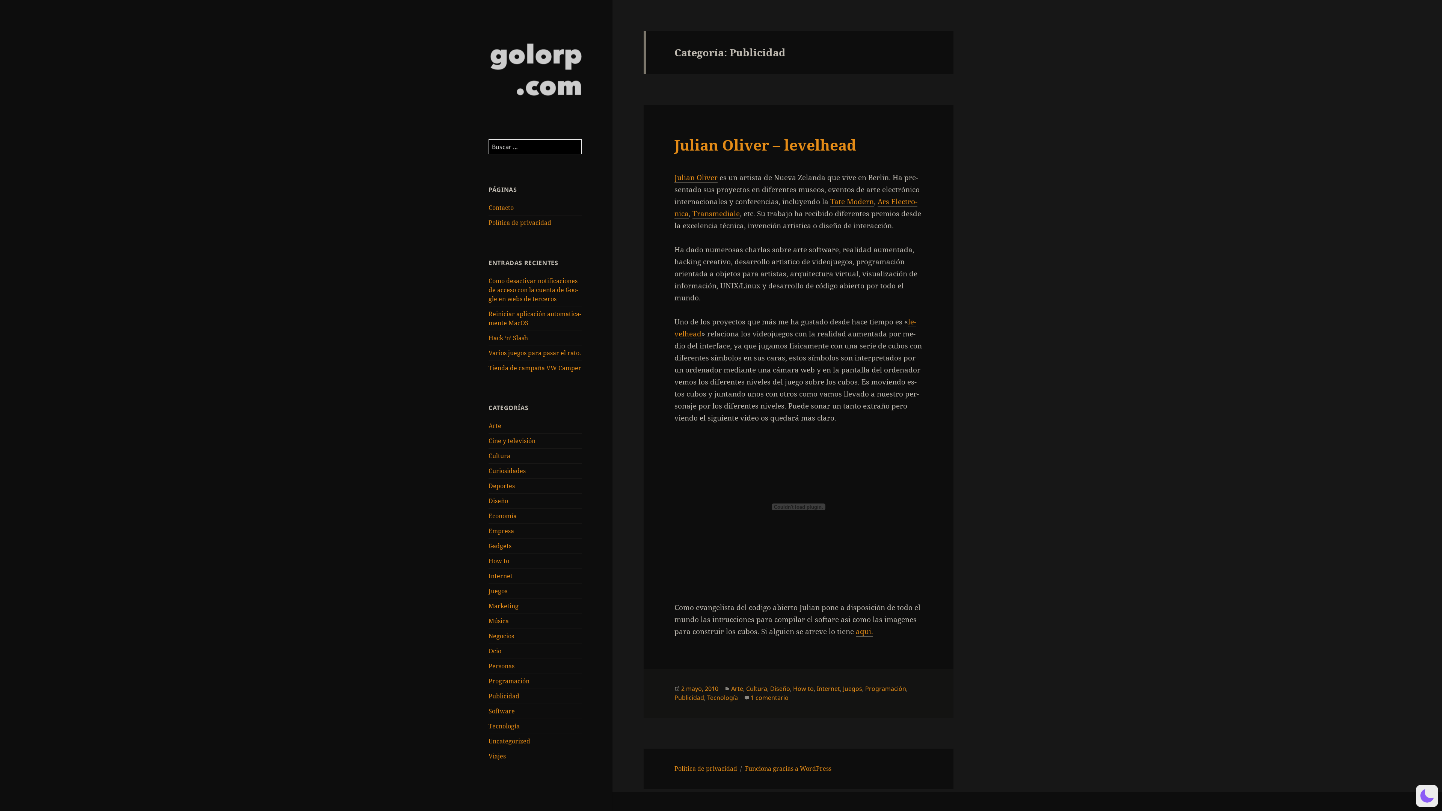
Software (502, 711)
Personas (501, 666)
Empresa (501, 531)
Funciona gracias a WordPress (788, 768)
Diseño (498, 501)
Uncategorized (509, 741)
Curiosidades (507, 471)
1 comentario (770, 697)
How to (499, 561)
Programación (509, 681)
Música (499, 621)
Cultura (499, 456)
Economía (503, 516)
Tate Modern (852, 202)
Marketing (504, 606)
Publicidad (504, 696)
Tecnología (504, 726)
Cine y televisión (512, 441)
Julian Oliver (696, 177)
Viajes (497, 756)
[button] (1427, 796)
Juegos (498, 591)
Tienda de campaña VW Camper (535, 368)
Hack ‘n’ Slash (508, 338)
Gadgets (500, 546)
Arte (495, 426)
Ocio (495, 651)
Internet (501, 576)
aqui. (864, 631)
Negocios (501, 636)
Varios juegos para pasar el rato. (535, 353)
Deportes (502, 486)
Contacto (501, 208)
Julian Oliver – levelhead (765, 145)
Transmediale (716, 214)
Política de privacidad (520, 223)
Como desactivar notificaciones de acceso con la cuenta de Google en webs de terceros (533, 290)
